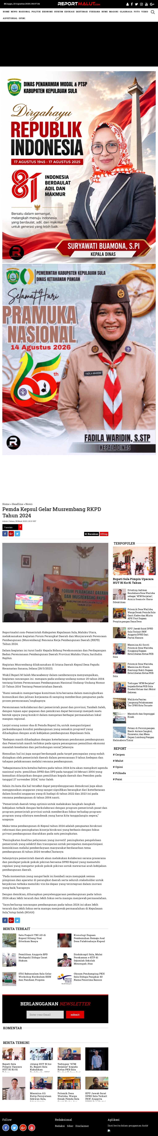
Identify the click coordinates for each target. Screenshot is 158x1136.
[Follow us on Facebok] (5, 1127)
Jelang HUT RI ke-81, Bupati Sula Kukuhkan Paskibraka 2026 (41, 1068)
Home (6, 504)
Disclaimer (82, 1126)
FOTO (137, 11)
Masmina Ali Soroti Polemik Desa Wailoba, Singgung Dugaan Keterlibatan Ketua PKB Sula (133, 650)
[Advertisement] (79, 45)
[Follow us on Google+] (23, 1127)
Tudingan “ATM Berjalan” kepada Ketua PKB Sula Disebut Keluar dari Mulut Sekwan (69, 1069)
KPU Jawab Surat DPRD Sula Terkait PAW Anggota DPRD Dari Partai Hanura (96, 1099)
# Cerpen (119, 754)
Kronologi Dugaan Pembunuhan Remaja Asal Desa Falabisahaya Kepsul (89, 938)
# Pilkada (119, 773)
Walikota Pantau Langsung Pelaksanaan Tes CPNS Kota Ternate (140, 702)
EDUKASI (69, 11)
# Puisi (117, 779)
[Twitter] (17, 533)
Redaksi (60, 1126)
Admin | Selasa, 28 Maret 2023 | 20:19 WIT (19, 521)
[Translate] (20, 527)
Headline (17, 504)
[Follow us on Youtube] (31, 1127)
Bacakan (92, 533)
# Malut (118, 760)
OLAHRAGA (126, 11)
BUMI (105, 11)
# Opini (118, 767)
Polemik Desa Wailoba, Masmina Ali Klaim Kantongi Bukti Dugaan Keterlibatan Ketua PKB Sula (133, 669)
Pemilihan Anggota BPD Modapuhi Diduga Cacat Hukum (33, 957)
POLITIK (36, 11)
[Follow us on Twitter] (14, 1127)
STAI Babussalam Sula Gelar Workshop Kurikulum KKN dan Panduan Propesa (35, 976)
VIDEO (144, 11)
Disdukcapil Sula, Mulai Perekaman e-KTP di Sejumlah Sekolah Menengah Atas (88, 959)
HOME (6, 11)
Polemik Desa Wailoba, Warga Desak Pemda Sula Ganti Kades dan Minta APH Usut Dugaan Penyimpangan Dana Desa (134, 615)
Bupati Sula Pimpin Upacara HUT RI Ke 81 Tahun (12, 1068)
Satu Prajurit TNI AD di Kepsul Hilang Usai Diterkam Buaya (32, 938)
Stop (104, 533)
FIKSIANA (94, 11)
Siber (70, 1126)
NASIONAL (24, 11)
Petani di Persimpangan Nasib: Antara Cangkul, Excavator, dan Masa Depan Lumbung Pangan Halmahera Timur (134, 734)
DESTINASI (82, 11)
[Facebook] (5, 533)
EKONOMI (47, 11)
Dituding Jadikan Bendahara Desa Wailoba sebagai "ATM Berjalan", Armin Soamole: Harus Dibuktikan (134, 596)
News (28, 504)
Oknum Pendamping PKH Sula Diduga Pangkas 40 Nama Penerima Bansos (89, 976)
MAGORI (113, 11)
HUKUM (58, 11)
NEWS (14, 11)
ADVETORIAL (10, 18)
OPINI (22, 18)
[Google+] (11, 533)
